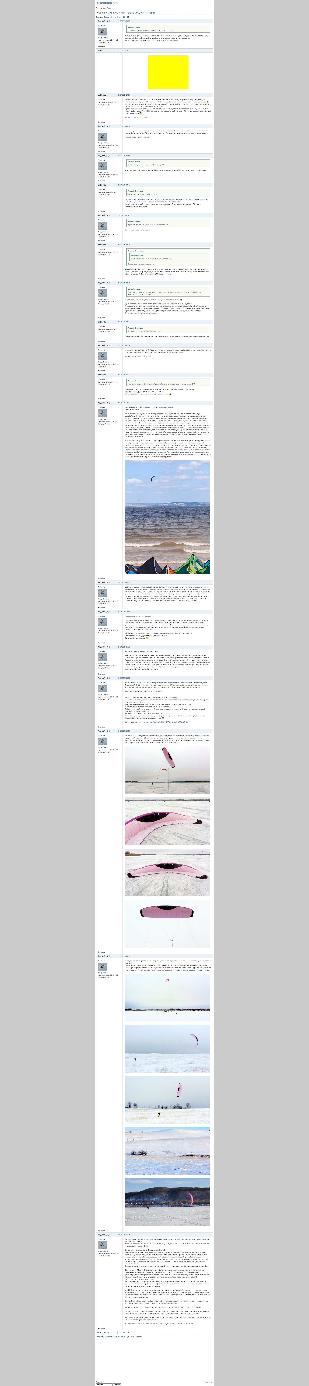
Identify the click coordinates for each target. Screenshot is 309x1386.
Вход (109, 8)
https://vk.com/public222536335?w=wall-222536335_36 (168, 722)
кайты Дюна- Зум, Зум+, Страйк (138, 12)
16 (124, 17)
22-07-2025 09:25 (124, 21)
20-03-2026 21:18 (124, 1235)
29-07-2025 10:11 (124, 582)
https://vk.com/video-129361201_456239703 (162, 40)
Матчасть (113, 12)
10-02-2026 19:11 (124, 956)
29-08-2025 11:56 (124, 647)
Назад (106, 17)
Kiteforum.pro (107, 3)
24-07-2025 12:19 (124, 345)
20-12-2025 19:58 (124, 731)
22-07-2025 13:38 (124, 322)
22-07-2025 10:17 (124, 95)
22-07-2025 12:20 (124, 215)
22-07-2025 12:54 (124, 283)
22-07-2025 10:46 (124, 185)
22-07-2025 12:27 (124, 245)
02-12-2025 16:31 (124, 678)
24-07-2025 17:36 (124, 375)
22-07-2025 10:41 (124, 156)
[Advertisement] (168, 72)
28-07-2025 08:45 (124, 403)
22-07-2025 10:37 (124, 126)
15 (119, 17)
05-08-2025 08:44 (124, 612)
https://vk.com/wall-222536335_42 (181, 1324)
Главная (100, 12)
